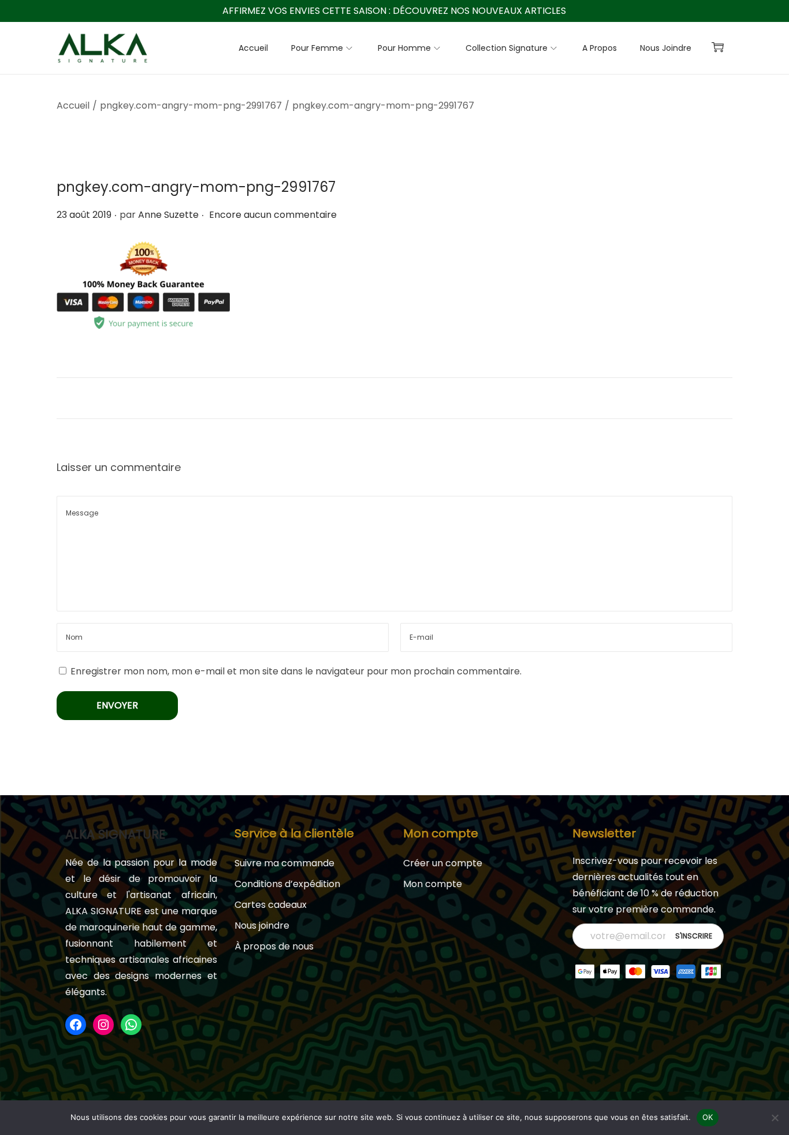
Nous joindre (262, 925)
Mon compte (432, 884)
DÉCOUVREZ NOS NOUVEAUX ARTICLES (479, 10)
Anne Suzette (168, 214)
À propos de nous (274, 946)
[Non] (774, 1117)
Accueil (73, 105)
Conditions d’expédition (287, 884)
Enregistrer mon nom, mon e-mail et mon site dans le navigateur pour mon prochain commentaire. (296, 671)
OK (707, 1117)
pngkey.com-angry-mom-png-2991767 (191, 105)
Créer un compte (442, 863)
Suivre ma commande (284, 863)
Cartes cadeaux (271, 904)
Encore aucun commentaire (273, 214)
